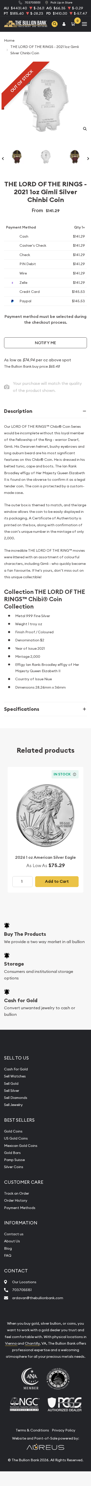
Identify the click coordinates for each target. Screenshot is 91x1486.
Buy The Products (25, 934)
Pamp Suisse (14, 1159)
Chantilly (32, 1343)
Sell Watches (15, 1076)
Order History (15, 1200)
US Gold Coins (16, 1138)
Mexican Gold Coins (20, 1145)
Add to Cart (57, 881)
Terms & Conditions (32, 1430)
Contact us (14, 1234)
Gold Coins (13, 1131)
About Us (12, 1241)
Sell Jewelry (13, 1104)
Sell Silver (11, 1090)
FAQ (7, 1255)
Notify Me (45, 342)
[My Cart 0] (74, 24)
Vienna (11, 1343)
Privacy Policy (63, 1430)
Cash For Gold (16, 1069)
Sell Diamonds (15, 1097)
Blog (8, 1248)
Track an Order (16, 1193)
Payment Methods (19, 1207)
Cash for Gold (20, 1000)
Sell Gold (11, 1083)
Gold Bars (12, 1152)
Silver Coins (13, 1167)
